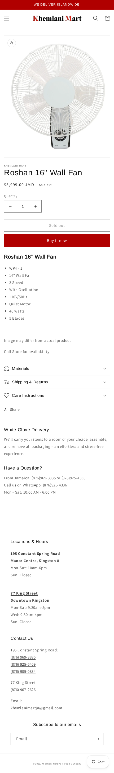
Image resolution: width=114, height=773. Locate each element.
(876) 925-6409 (23, 664)
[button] (6, 18)
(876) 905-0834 (23, 671)
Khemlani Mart (50, 763)
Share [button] (15, 409)
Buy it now (57, 240)
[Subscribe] (97, 739)
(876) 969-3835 (23, 657)
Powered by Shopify (70, 763)
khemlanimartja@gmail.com (36, 707)
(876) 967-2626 (23, 689)
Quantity (10, 196)
